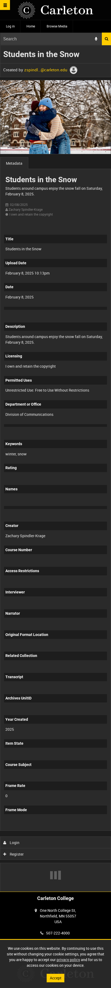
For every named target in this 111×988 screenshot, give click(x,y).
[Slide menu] (5, 5)
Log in (10, 26)
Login (14, 842)
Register (16, 854)
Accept (55, 977)
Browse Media (57, 26)
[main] (55, 468)
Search (106, 39)
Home (30, 26)
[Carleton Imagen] (55, 10)
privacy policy (68, 959)
